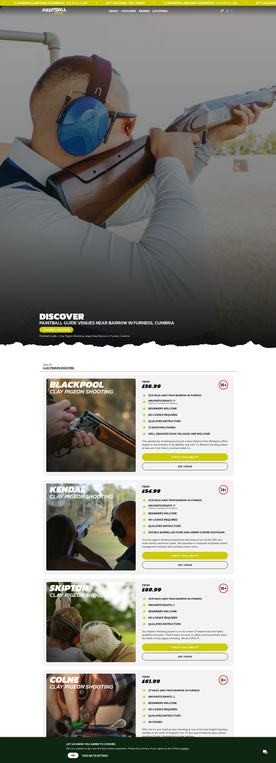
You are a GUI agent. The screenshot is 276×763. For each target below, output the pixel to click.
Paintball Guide (48, 336)
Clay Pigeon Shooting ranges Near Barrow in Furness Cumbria (94, 336)
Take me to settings (95, 755)
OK (73, 755)
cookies (184, 748)
